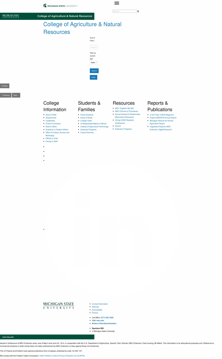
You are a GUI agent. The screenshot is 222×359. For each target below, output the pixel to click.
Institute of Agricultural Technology (94, 126)
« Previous (6, 95)
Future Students (86, 114)
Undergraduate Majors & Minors (93, 123)
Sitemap (95, 306)
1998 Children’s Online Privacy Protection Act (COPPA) (62, 355)
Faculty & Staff (52, 141)
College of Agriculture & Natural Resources (82, 27)
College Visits (86, 120)
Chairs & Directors (53, 123)
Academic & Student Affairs (57, 129)
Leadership (50, 120)
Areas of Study (86, 117)
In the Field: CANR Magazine (162, 114)
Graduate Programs (88, 129)
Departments (51, 117)
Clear (94, 77)
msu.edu (100, 320)
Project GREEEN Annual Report (163, 117)
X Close (5, 86)
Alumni (118, 126)
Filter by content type (93, 56)
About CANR (51, 114)
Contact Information (100, 304)
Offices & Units (52, 138)
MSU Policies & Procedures (126, 111)
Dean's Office (51, 126)
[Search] (138, 11)
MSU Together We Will (124, 108)
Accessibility (97, 309)
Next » (16, 95)
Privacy (95, 312)
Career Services (87, 132)
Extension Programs (123, 129)
